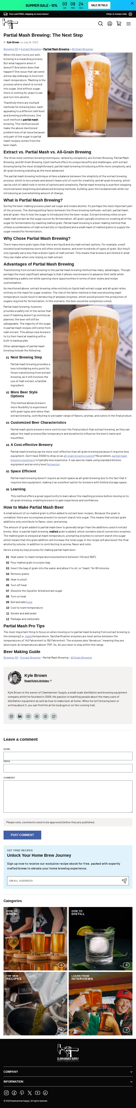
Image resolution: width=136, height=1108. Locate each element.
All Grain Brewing (82, 49)
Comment (9, 778)
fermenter (53, 464)
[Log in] (110, 23)
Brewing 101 (11, 49)
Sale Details (99, 5)
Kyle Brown (13, 42)
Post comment (22, 834)
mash (28, 636)
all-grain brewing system (79, 455)
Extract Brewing (31, 49)
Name (7, 749)
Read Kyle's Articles (36, 680)
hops (29, 602)
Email (7, 761)
